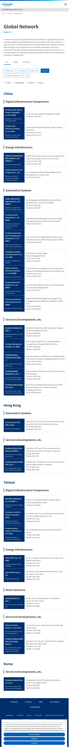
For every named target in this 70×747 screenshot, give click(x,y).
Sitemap (29, 715)
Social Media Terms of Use (40, 719)
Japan (27, 76)
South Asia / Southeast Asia (13, 76)
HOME (3, 13)
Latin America (22, 71)
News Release (9, 715)
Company (9, 13)
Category (15, 62)
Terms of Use (26, 719)
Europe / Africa (34, 71)
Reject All (34, 738)
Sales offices (26, 62)
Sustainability (35, 707)
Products (28, 702)
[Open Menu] (65, 4)
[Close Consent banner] (65, 720)
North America (9, 71)
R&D (40, 702)
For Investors (55, 702)
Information (20, 715)
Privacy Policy (38, 715)
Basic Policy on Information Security (54, 715)
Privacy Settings (34, 734)
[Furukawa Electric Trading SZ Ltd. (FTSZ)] (14, 360)
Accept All (34, 743)
